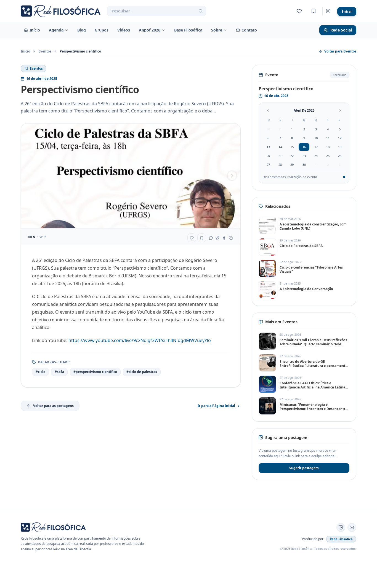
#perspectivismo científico (95, 371)
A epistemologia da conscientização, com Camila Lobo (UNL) (313, 226)
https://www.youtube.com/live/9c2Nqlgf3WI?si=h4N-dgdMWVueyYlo (139, 340)
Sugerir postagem (304, 468)
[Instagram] (328, 11)
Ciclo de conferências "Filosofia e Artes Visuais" (311, 269)
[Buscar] (201, 11)
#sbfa (59, 371)
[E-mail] (351, 527)
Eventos (44, 51)
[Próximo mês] (340, 110)
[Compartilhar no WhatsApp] (211, 238)
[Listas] (313, 11)
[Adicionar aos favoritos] (191, 237)
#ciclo (40, 371)
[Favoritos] (299, 11)
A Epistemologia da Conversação (306, 289)
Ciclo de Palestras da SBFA (301, 245)
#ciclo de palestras (141, 371)
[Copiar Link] (231, 238)
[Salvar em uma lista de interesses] (201, 237)
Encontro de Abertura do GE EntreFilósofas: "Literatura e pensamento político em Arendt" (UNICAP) (313, 365)
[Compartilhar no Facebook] (224, 238)
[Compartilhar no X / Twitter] (217, 238)
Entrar (347, 11)
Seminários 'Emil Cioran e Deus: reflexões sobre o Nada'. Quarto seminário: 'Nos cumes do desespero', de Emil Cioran (313, 344)
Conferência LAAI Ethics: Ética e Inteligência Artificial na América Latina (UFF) (312, 387)
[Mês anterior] (268, 110)
